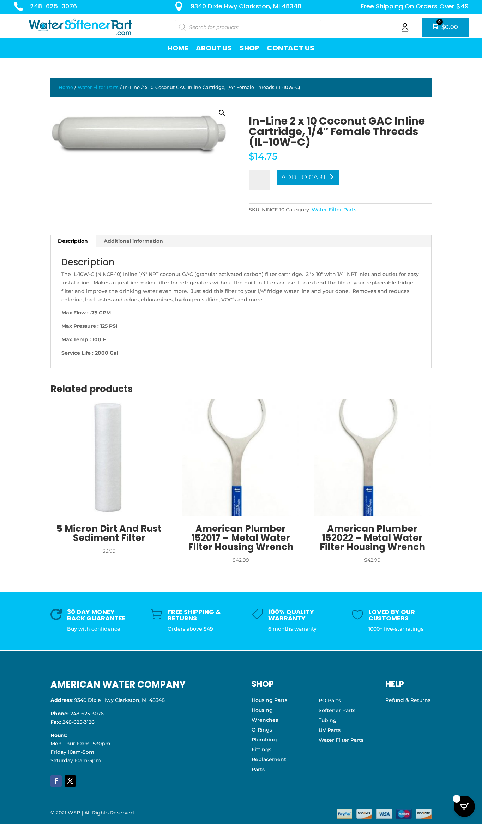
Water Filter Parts (98, 87)
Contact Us (290, 48)
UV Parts (330, 730)
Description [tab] (73, 241)
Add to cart (303, 177)
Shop (249, 48)
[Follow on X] (70, 781)
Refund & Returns (407, 700)
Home (178, 48)
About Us (214, 48)
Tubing (328, 720)
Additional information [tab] (133, 241)
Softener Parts (337, 710)
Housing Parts (269, 700)
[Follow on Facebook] (56, 781)
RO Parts (330, 700)
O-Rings (262, 730)
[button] (222, 113)
